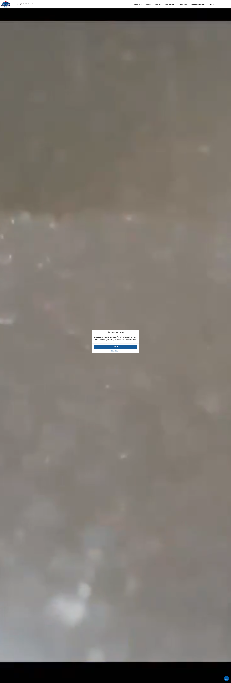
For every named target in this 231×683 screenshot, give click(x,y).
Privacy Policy (114, 350)
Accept (115, 347)
